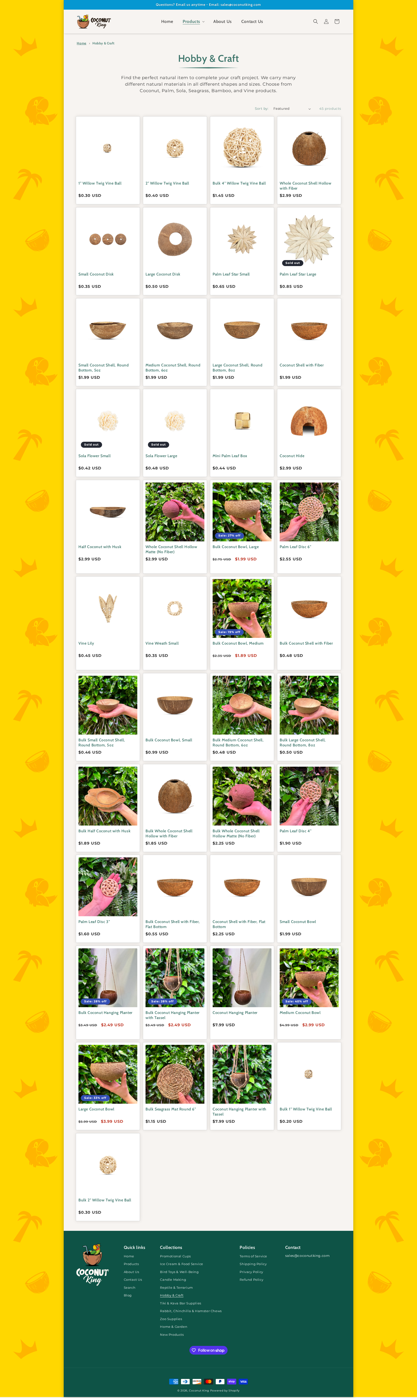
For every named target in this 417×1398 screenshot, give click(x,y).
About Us (131, 1272)
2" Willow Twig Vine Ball (167, 183)
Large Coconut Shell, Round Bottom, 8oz (238, 367)
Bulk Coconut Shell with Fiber (306, 643)
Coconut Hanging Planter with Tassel (239, 1111)
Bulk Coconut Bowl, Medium (238, 643)
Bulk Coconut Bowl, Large (236, 546)
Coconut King (199, 1390)
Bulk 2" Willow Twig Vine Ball (104, 1200)
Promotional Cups (175, 1256)
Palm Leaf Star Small (231, 274)
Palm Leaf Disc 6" (295, 546)
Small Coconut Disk (96, 274)
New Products (172, 1334)
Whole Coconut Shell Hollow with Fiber (306, 186)
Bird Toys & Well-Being (179, 1272)
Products (131, 1264)
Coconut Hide (292, 456)
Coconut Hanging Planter (235, 1012)
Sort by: (262, 108)
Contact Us (133, 1279)
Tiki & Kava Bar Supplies (180, 1303)
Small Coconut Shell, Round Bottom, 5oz (103, 367)
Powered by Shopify (225, 1390)
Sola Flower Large (161, 456)
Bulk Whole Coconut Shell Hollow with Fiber (169, 833)
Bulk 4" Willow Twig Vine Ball (239, 183)
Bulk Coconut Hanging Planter (105, 1012)
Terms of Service (253, 1256)
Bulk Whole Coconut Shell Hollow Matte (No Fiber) (236, 833)
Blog (128, 1295)
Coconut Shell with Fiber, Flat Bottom (239, 924)
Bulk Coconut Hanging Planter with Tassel (173, 1015)
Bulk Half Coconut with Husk (104, 831)
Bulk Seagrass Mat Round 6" (171, 1109)
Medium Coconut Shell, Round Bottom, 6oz (173, 367)
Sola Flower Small (94, 456)
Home (81, 43)
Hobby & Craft (103, 43)
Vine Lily (86, 643)
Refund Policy (251, 1279)
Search (130, 1287)
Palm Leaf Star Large (298, 274)
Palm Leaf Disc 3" (94, 921)
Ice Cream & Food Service (181, 1264)
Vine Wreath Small (162, 643)
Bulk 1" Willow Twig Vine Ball (306, 1109)
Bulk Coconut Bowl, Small (169, 740)
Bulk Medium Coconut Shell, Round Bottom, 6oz (238, 742)
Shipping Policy (253, 1264)
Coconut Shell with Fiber (302, 365)
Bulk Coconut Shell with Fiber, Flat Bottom (173, 924)
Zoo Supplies (171, 1319)
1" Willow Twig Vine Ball (99, 183)
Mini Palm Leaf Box (230, 456)
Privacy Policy (251, 1272)
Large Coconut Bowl (96, 1109)
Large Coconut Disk (163, 274)
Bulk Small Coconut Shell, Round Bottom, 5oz (101, 742)
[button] (193, 21)
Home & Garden (173, 1327)
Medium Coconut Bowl (300, 1012)
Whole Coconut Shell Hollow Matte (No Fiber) (171, 549)
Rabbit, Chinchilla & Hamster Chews (191, 1311)
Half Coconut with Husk (99, 546)
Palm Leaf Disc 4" (295, 831)
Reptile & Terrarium (176, 1287)
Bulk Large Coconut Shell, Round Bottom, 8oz (303, 742)
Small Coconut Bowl (298, 921)
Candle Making (173, 1279)
